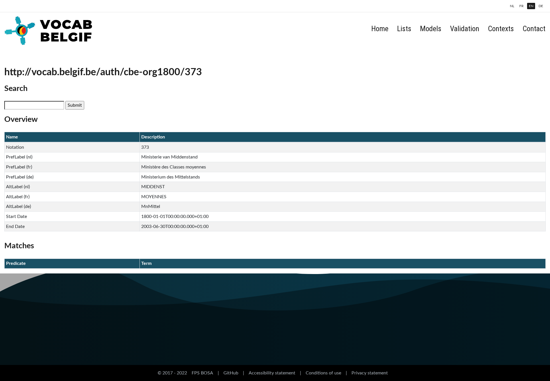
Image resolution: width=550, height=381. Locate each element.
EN (531, 6)
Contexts (501, 28)
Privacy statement (369, 373)
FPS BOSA (202, 373)
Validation (464, 28)
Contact (533, 28)
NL (512, 6)
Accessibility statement (272, 373)
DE (541, 6)
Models (430, 28)
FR (521, 6)
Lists (404, 28)
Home (379, 28)
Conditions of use (323, 373)
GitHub (230, 373)
